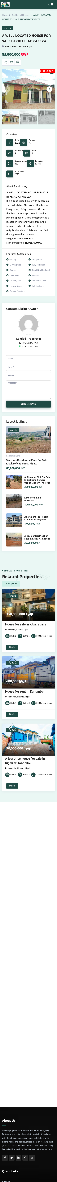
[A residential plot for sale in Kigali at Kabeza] (14, 539)
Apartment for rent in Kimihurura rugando (36, 518)
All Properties (11, 583)
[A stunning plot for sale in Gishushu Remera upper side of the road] (14, 482)
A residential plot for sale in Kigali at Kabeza (37, 537)
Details (12, 647)
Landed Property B (28, 338)
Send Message (28, 404)
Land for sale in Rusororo (32, 499)
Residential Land (13, 456)
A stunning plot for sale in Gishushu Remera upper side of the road (37, 480)
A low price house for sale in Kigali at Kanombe (25, 761)
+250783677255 (30, 343)
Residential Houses (20, 15)
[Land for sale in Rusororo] (14, 501)
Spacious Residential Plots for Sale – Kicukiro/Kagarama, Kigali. (27, 462)
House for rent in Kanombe (24, 691)
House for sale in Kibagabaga (25, 624)
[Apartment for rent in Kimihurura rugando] (14, 520)
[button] (49, 89)
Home (5, 15)
